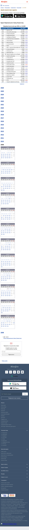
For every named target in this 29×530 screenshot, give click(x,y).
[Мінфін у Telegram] (10, 372)
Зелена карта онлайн (5, 482)
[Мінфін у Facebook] (6, 372)
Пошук (25, 394)
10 (3, 169)
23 (9, 155)
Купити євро (3, 458)
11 (5, 169)
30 (9, 157)
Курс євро (3, 408)
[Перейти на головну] (4, 2)
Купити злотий (4, 460)
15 (7, 154)
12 (1, 154)
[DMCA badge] (14, 524)
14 (5, 154)
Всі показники (6, 5)
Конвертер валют (4, 421)
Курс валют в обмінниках (6, 453)
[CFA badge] (19, 496)
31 (3, 190)
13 (3, 154)
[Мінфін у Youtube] (22, 372)
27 (3, 157)
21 (5, 155)
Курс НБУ (3, 410)
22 (7, 155)
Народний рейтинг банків (6, 424)
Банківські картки (4, 412)
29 (7, 157)
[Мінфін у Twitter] (14, 372)
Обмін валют (3, 451)
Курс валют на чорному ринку (7, 455)
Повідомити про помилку (14, 398)
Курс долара (3, 407)
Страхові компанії (4, 489)
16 (9, 154)
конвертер (22, 83)
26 (1, 157)
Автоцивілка (3, 488)
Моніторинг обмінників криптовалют (8, 426)
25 (5, 172)
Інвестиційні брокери (5, 414)
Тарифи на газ (4, 419)
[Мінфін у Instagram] (18, 372)
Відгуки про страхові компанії (7, 484)
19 (1, 155)
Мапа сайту (4, 360)
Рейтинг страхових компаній (7, 486)
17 (3, 171)
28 (5, 157)
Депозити (3, 417)
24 (3, 172)
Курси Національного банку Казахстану (13, 338)
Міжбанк (3, 415)
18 (5, 171)
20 (3, 155)
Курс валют (3, 405)
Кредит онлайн (4, 422)
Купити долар (4, 456)
